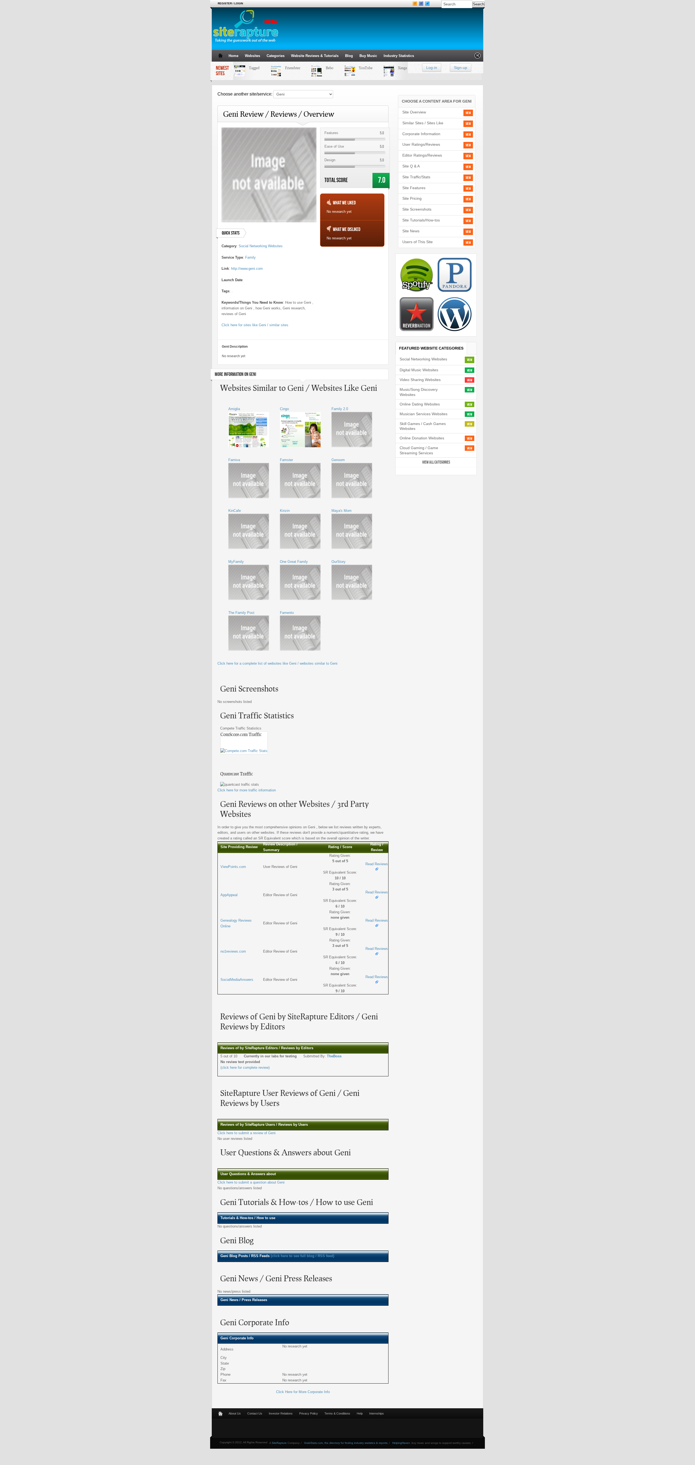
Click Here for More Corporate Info (303, 1392)
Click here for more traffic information (246, 790)
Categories (276, 56)
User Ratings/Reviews (421, 144)
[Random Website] (478, 57)
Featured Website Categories (431, 348)
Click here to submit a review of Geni (246, 1133)
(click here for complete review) (245, 1068)
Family (250, 257)
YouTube (355, 68)
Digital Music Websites (419, 370)
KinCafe (234, 511)
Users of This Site (417, 242)
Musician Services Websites (423, 414)
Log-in (431, 67)
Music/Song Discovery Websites (419, 392)
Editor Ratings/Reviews (422, 155)
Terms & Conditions (337, 1413)
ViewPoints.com (233, 867)
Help (360, 1413)
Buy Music (368, 56)
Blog (349, 56)
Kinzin (285, 511)
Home (233, 56)
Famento (287, 613)
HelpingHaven (401, 1442)
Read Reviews (376, 864)
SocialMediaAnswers (236, 980)
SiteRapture (279, 1442)
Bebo (319, 68)
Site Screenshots (416, 209)
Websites (252, 56)
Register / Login (230, 3)
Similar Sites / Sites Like (422, 123)
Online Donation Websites (422, 438)
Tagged (244, 68)
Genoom (338, 460)
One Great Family (294, 562)
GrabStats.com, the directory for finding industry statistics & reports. (346, 1442)
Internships (376, 1413)
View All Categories (436, 462)
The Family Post (241, 613)
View (468, 113)
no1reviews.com (233, 951)
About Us (235, 1413)
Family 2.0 (339, 409)
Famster (286, 460)
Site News (410, 231)
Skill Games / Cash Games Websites (423, 426)
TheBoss (334, 1056)
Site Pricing (412, 198)
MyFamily (236, 562)
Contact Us (254, 1413)
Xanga (392, 68)
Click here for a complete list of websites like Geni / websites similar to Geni (277, 663)
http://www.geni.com (247, 269)
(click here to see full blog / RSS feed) (302, 1256)
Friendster (282, 68)
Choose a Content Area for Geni (437, 101)
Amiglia (234, 409)
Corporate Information (421, 134)
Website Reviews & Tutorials (315, 56)
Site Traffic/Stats (416, 177)
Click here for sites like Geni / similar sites (255, 325)
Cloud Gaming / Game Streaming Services (419, 450)
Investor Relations (281, 1413)
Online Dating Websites (420, 404)
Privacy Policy (308, 1413)
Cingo (284, 409)
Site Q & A (411, 166)
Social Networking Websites (261, 246)
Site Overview (414, 112)
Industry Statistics (399, 56)
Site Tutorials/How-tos (421, 220)
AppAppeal (229, 895)
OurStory (338, 562)
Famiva (234, 460)
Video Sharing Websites (420, 380)
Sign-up (460, 67)
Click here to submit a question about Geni (251, 1182)
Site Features (413, 188)
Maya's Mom (341, 511)
